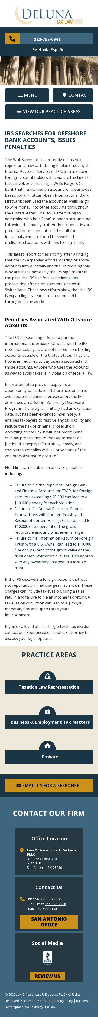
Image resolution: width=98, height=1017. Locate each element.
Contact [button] (78, 95)
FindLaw (49, 1007)
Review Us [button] (47, 976)
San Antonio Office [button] (49, 922)
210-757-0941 (47, 39)
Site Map (44, 1000)
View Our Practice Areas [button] (52, 111)
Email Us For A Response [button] (50, 785)
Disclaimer (27, 1000)
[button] (27, 95)
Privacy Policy (63, 1000)
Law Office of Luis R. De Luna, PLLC (40, 994)
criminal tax (68, 277)
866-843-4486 (55, 904)
